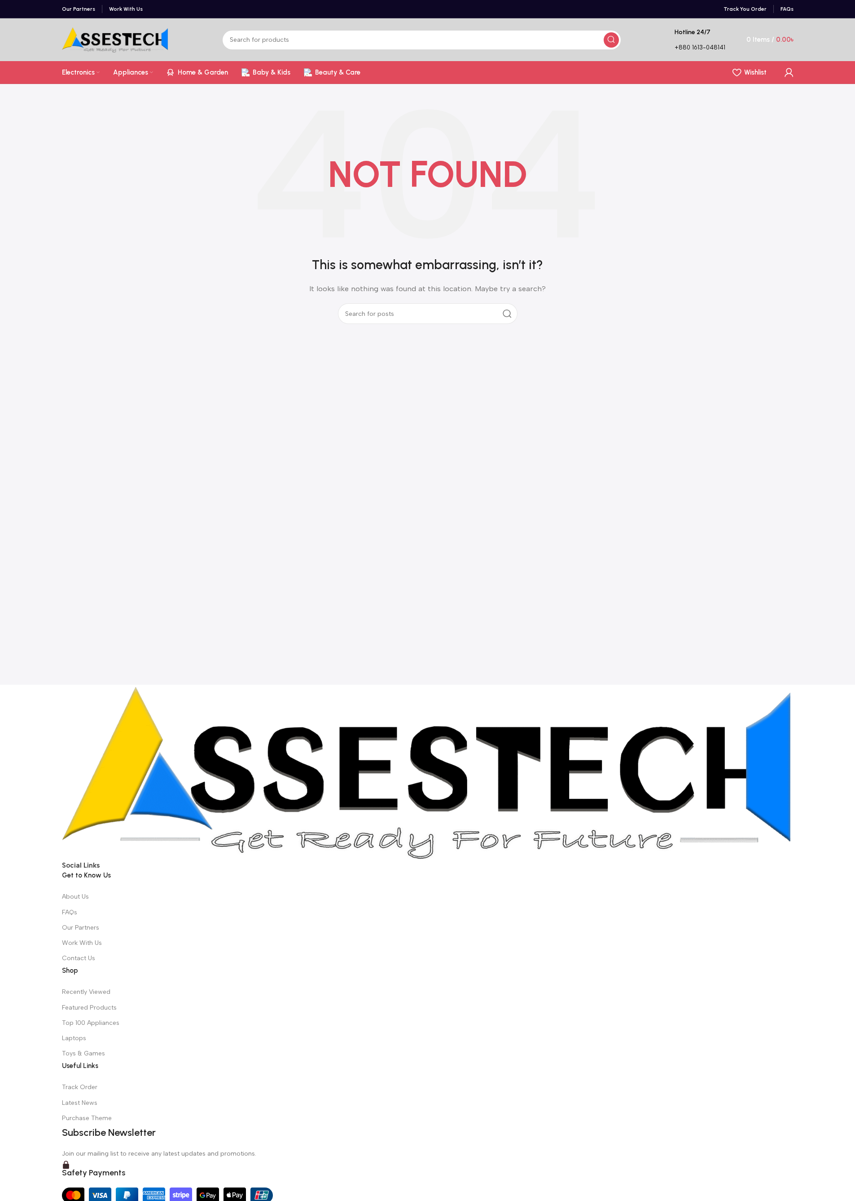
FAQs (69, 912)
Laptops (74, 1038)
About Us (75, 896)
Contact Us (78, 958)
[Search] (611, 40)
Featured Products (89, 1007)
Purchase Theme (87, 1118)
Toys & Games (83, 1053)
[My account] (789, 72)
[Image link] (428, 772)
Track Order (79, 1087)
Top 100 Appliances (90, 1023)
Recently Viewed (86, 992)
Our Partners (80, 927)
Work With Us (82, 943)
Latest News (79, 1103)
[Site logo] (115, 39)
